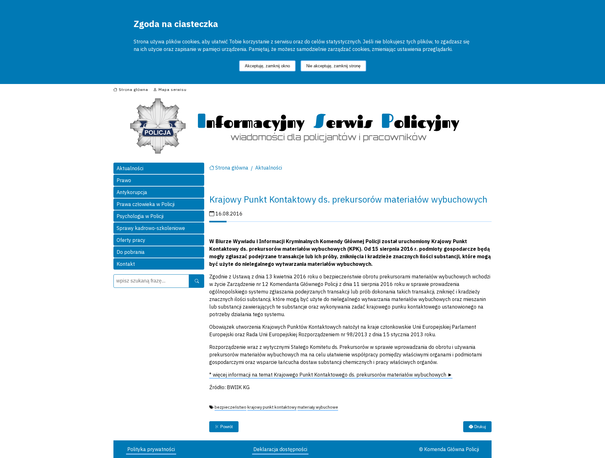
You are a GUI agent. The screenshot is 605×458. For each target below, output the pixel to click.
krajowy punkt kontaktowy (272, 407)
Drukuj (479, 426)
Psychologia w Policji (140, 216)
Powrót (226, 426)
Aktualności (130, 168)
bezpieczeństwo (230, 407)
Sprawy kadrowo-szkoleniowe (151, 228)
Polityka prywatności (151, 449)
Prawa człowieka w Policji (146, 204)
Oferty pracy (131, 240)
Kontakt (126, 264)
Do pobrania (131, 252)
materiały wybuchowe (317, 407)
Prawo (124, 180)
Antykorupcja (132, 192)
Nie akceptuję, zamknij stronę (333, 66)
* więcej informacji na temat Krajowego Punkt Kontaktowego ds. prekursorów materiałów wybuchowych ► (330, 374)
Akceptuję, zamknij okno (267, 66)
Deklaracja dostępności (280, 449)
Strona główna (231, 168)
